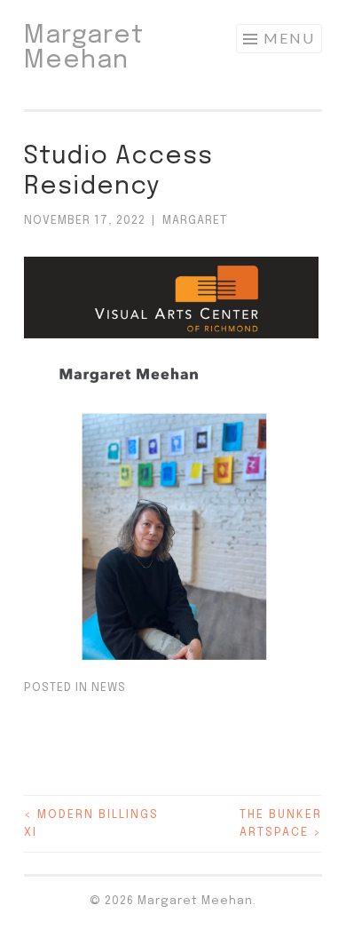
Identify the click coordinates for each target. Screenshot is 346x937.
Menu (289, 37)
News (108, 688)
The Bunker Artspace (281, 823)
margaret (194, 220)
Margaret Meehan (84, 48)
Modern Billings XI (91, 823)
